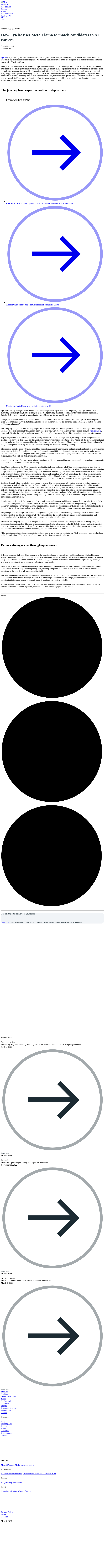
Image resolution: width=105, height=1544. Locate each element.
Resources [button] (5, 9)
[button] (4, 2)
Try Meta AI (6, 16)
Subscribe (5, 922)
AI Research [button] (6, 7)
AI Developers (7, 14)
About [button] (3, 11)
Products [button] (4, 4)
